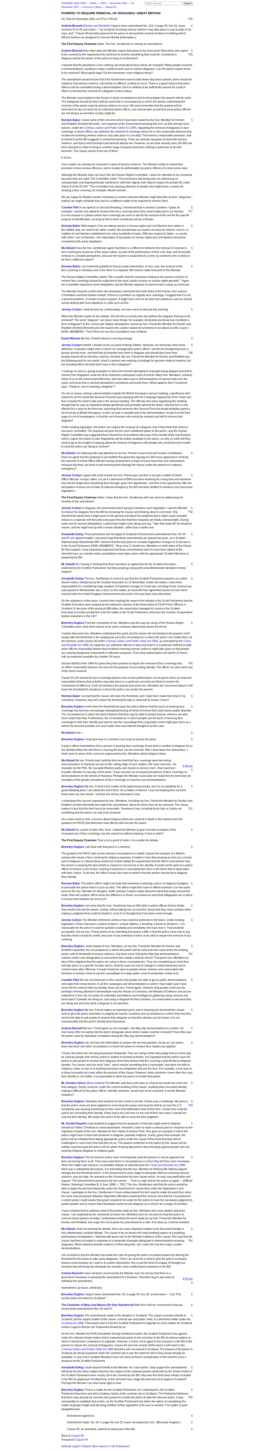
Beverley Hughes (72, 622)
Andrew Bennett (72, 25)
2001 (103, 3)
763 (190, 1105)
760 (190, 663)
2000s (93, 3)
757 (190, 211)
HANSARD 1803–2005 (73, 3)
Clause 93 (110, 7)
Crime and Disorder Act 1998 (167, 1165)
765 (190, 1397)
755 (190, 18)
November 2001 (119, 3)
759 (190, 512)
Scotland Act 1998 (72, 1323)
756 (190, 54)
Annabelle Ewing (72, 534)
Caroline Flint (70, 207)
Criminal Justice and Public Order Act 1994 (110, 127)
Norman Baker (70, 119)
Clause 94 (81, 1439)
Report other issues (94, 1446)
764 (190, 1240)
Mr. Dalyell (68, 564)
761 (190, 808)
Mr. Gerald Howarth (73, 1123)
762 (190, 953)
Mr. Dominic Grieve (73, 1082)
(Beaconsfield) (95, 1082)
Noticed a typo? (71, 1446)
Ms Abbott (68, 248)
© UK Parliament (119, 1446)
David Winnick (70, 338)
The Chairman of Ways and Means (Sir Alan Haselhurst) (97, 1304)
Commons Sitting (92, 7)
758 (190, 352)
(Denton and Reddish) (96, 25)
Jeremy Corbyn (71, 309)
